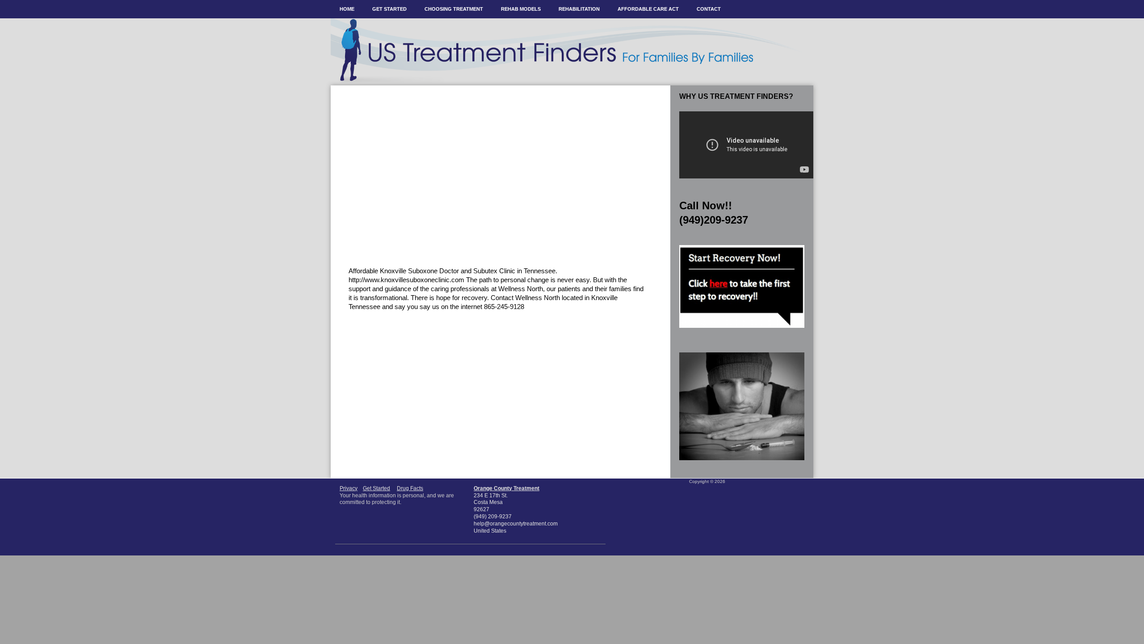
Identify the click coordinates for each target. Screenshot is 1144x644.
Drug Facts (410, 488)
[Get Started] (741, 330)
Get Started (376, 488)
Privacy (349, 488)
